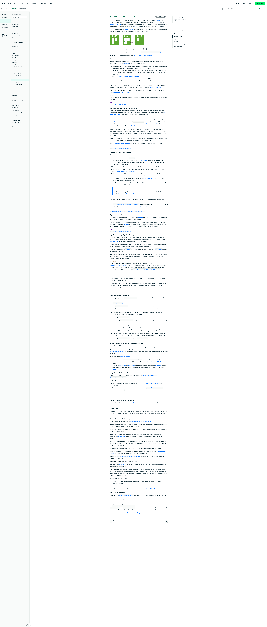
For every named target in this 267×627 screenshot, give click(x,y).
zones (135, 26)
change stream (140, 403)
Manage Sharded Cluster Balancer (119, 104)
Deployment (4, 17)
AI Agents (14, 107)
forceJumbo (158, 365)
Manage (17, 82)
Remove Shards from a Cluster (122, 143)
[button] (238, 3)
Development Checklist (17, 60)
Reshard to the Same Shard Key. (131, 513)
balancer (126, 63)
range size (126, 224)
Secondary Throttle (152, 317)
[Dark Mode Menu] (264, 9)
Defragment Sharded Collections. (148, 488)
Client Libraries (5, 27)
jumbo (138, 361)
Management (5, 24)
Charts (13, 93)
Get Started (260, 3)
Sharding (126, 12)
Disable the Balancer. (155, 87)
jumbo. (114, 369)
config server (121, 436)
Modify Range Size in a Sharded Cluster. (140, 421)
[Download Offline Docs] (26, 625)
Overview (14, 19)
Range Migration (114, 241)
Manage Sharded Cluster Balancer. (142, 55)
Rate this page (175, 27)
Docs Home (112, 12)
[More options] (164, 17)
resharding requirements (116, 121)
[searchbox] (236, 9)
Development (119, 12)
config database (147, 178)
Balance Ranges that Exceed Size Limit (153, 361)
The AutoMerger (19, 86)
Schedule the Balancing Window (120, 92)
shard (158, 20)
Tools (3, 31)
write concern (149, 306)
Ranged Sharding (17, 73)
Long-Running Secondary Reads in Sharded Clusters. (147, 206)
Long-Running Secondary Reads (21, 88)
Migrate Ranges (19, 84)
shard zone (122, 464)
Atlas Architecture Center (5, 35)
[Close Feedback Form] (188, 17)
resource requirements (144, 504)
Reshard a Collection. (130, 292)
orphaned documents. (115, 404)
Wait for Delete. (127, 273)
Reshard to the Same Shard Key (150, 123)
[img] (173, 30)
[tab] (14, 8)
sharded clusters (129, 29)
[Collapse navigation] (30, 625)
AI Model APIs (15, 103)
